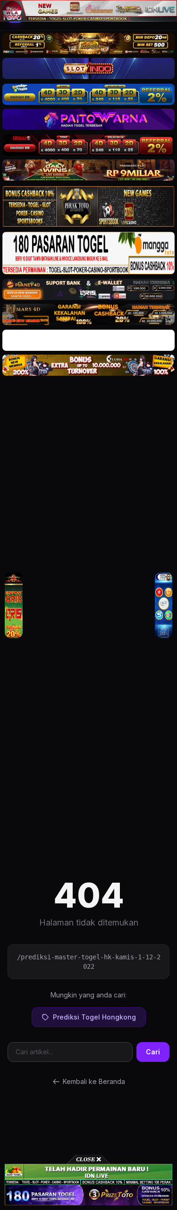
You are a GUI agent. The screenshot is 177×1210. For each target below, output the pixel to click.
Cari (153, 1052)
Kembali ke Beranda (94, 1081)
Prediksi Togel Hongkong (94, 1017)
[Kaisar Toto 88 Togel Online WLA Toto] (14, 605)
